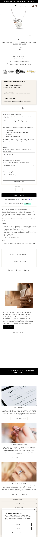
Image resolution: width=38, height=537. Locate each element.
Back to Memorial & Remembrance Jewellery (20, 371)
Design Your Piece (19, 494)
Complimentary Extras (19, 254)
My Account (18, 507)
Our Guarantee (19, 457)
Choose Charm (8, 154)
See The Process (19, 418)
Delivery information (19, 251)
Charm (17, 149)
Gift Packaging (8, 172)
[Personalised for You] (19, 472)
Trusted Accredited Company (21, 61)
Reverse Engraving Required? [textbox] (16, 161)
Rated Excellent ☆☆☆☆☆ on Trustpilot (21, 64)
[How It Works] (19, 396)
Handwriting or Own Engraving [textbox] (17, 115)
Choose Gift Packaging (10, 175)
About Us (8, 327)
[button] (5, 355)
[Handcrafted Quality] (19, 433)
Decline (18, 528)
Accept (18, 524)
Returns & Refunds (19, 261)
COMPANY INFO (18, 499)
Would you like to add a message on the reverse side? (16, 162)
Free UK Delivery (20, 56)
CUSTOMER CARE (18, 503)
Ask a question (19, 265)
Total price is (19, 181)
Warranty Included (20, 59)
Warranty (19, 258)
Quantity (19, 186)
